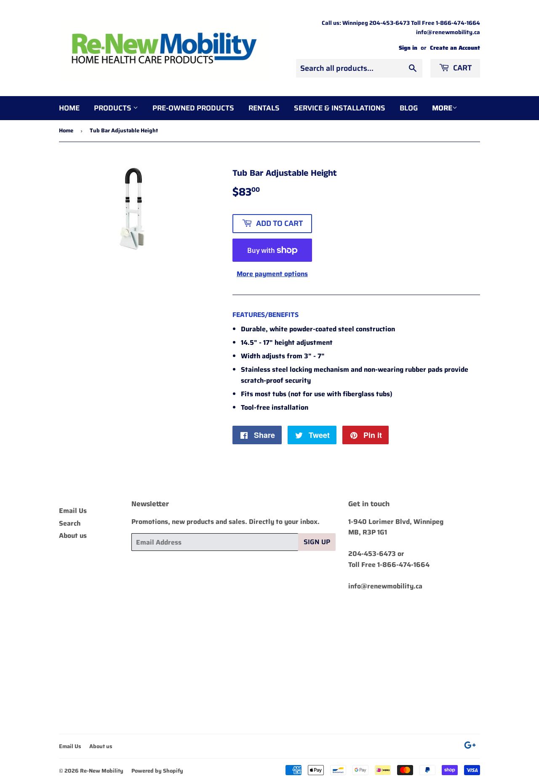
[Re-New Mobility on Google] (470, 746)
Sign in (408, 47)
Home (69, 107)
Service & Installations (339, 107)
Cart (461, 68)
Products (113, 107)
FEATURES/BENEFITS (265, 315)
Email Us (73, 510)
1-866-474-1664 (403, 564)
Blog (409, 107)
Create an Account (455, 47)
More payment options (272, 273)
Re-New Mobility (101, 770)
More (442, 107)
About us (73, 535)
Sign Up (317, 542)
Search (69, 523)
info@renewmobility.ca (385, 586)
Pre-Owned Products (193, 107)
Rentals (264, 107)
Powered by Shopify (157, 770)
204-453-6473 (372, 553)
